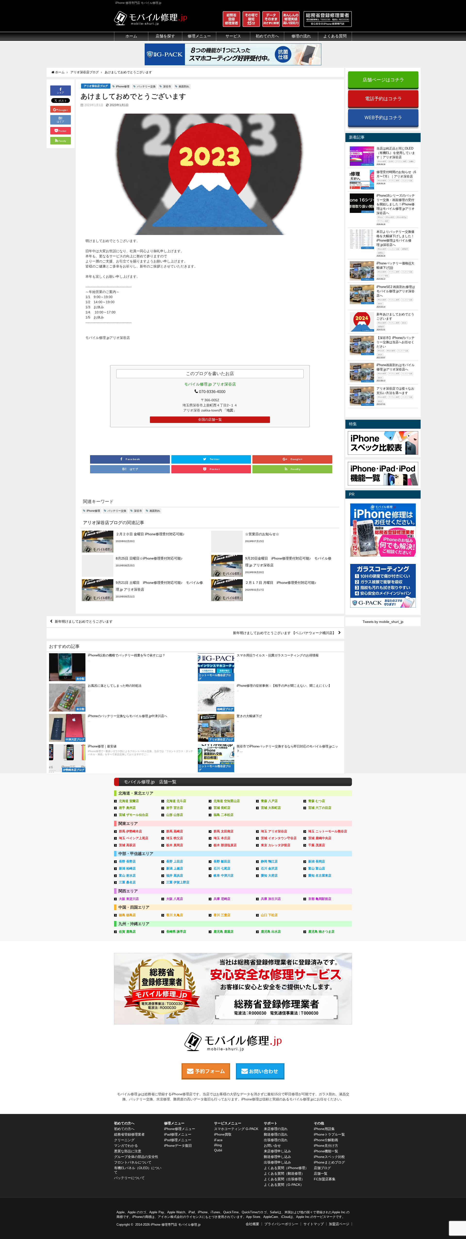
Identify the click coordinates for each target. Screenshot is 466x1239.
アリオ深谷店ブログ (96, 85)
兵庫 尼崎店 (222, 899)
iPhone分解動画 (326, 1140)
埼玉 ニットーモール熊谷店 (327, 831)
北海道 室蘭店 (129, 801)
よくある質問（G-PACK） (284, 1185)
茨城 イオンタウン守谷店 (279, 838)
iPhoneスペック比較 (329, 1157)
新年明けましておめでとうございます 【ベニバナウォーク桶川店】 (284, 633)
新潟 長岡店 (316, 861)
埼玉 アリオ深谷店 (274, 831)
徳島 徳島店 (127, 915)
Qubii (218, 1150)
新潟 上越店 (174, 868)
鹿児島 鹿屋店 (223, 931)
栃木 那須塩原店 (225, 845)
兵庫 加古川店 (271, 899)
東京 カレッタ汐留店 (275, 845)
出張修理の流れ (276, 1140)
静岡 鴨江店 (269, 861)
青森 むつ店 (316, 801)
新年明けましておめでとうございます (84, 621)
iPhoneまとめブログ (329, 1162)
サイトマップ (313, 1224)
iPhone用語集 (324, 1129)
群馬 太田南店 (223, 831)
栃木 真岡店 (174, 845)
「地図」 (230, 410)
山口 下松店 (269, 915)
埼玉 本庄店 (222, 838)
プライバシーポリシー (281, 1224)
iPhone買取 (223, 1134)
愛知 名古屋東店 (319, 875)
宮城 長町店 (222, 808)
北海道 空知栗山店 (227, 801)
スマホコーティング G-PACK (236, 1129)
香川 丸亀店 (174, 915)
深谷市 (167, 86)
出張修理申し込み (277, 1162)
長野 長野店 (127, 861)
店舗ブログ (322, 1168)
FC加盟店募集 (324, 1179)
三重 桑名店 (127, 882)
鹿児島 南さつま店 (321, 931)
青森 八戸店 (269, 801)
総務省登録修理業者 (129, 1134)
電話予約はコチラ (383, 98)
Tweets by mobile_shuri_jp (383, 621)
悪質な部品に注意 (127, 1151)
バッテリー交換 (146, 86)
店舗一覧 (320, 1173)
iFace (218, 1140)
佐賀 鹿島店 (127, 931)
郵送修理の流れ (276, 1134)
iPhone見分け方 (326, 1145)
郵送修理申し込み (277, 1157)
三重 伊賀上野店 (177, 882)
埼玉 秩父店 (174, 838)
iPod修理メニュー (177, 1140)
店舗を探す (165, 36)
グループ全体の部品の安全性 (136, 1157)
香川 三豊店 (222, 915)
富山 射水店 (127, 875)
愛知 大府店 (269, 875)
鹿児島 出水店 (271, 931)
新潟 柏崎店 (127, 868)
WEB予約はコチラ (383, 117)
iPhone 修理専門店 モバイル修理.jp (175, 1224)
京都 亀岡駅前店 (319, 899)
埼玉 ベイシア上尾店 (133, 838)
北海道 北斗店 (176, 801)
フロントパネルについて (132, 1162)
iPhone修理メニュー (179, 1129)
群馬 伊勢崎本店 (130, 831)
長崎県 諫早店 (176, 931)
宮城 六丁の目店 (319, 808)
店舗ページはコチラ (383, 79)
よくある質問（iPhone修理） (286, 1168)
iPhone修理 (122, 86)
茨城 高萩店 (127, 845)
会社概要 (252, 1224)
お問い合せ (272, 1145)
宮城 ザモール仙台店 (133, 815)
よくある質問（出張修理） (284, 1179)
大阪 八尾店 (174, 899)
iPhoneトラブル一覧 (329, 1134)
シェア (60, 93)
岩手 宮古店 (174, 808)
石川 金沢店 (269, 868)
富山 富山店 (316, 868)
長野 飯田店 (222, 861)
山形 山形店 (174, 815)
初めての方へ (124, 1129)
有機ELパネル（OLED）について (137, 1170)
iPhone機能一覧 (326, 1151)
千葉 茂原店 (316, 845)
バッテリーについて (129, 1178)
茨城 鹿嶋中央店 (319, 838)
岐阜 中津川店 (223, 875)
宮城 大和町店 (271, 808)
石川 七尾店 (222, 868)
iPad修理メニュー (177, 1134)
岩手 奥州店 (127, 808)
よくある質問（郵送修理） (284, 1173)
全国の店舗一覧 (210, 419)
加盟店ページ (339, 1224)
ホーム (131, 36)
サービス (233, 36)
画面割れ (184, 86)
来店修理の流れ (276, 1129)
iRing (218, 1145)
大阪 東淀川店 (129, 899)
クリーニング (124, 1140)
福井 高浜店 (174, 875)
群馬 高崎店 (174, 831)
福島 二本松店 (223, 815)
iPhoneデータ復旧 (178, 1145)
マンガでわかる (126, 1145)
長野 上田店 (174, 861)
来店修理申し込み (277, 1151)
